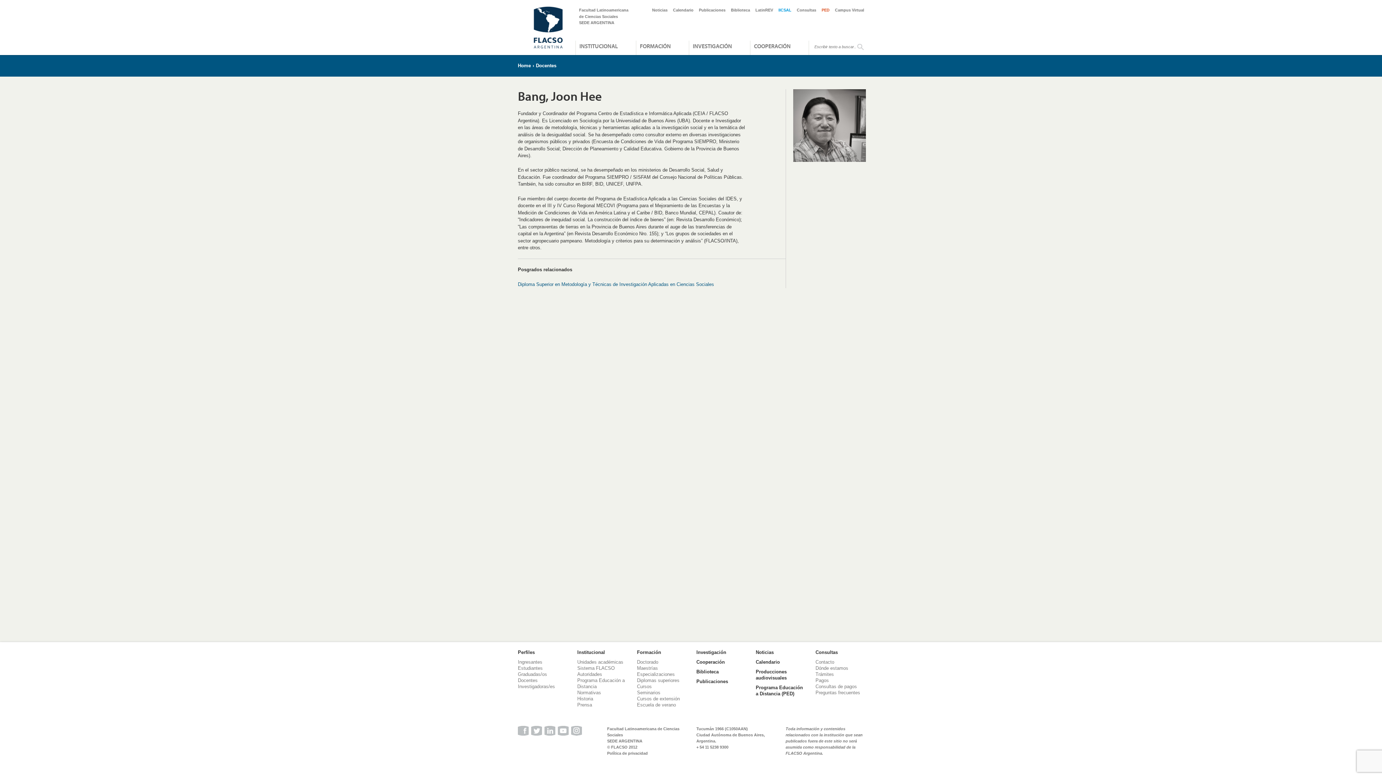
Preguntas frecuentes (838, 692)
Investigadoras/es (536, 686)
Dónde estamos (832, 668)
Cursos (644, 686)
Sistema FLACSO (596, 668)
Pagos (822, 680)
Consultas (806, 10)
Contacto (825, 662)
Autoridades (589, 674)
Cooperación (772, 46)
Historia (585, 698)
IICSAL (784, 10)
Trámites (825, 674)
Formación (655, 46)
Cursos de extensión (658, 698)
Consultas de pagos (836, 686)
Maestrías (647, 668)
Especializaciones (656, 674)
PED (826, 10)
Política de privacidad (627, 753)
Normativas (589, 692)
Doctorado (647, 662)
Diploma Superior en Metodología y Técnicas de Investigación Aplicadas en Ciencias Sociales (616, 284)
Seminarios (648, 692)
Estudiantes (530, 668)
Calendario (683, 10)
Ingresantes (530, 662)
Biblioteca (740, 10)
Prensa (584, 705)
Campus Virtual (849, 10)
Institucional (598, 46)
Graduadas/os (532, 674)
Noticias (660, 10)
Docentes (546, 65)
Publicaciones (712, 10)
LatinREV (764, 10)
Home (524, 65)
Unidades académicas (600, 662)
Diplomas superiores (658, 680)
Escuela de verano (656, 705)
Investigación (712, 46)
